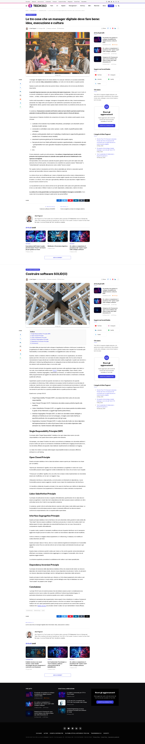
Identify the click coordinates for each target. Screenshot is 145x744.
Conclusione (34, 343)
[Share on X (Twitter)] (110, 28)
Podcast (55, 1)
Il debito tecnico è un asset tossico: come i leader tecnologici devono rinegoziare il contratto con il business (35, 664)
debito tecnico (42, 605)
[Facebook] (20, 83)
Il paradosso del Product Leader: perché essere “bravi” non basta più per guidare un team (36, 247)
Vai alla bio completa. (60, 222)
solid (43, 610)
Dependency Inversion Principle (40, 341)
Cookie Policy (104, 737)
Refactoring (37, 610)
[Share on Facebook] (108, 28)
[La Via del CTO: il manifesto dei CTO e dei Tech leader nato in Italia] (61, 702)
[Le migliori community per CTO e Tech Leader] (61, 694)
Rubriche (96, 5)
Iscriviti (111, 5)
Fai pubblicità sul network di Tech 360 (77, 733)
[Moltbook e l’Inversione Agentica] (58, 236)
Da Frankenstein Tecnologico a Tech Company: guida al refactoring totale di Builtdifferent (57, 664)
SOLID (55, 370)
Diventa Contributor (56, 733)
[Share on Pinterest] (113, 28)
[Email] (20, 95)
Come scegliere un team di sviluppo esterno (72, 209)
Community (48, 1)
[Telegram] (20, 102)
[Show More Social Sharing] (118, 28)
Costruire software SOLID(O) (47, 209)
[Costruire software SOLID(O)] (58, 304)
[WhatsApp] (20, 106)
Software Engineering (32, 269)
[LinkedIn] (20, 91)
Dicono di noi (41, 1)
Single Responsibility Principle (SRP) (40, 333)
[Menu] (26, 5)
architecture (29, 610)
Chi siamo (28, 1)
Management (73, 5)
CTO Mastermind (72, 218)
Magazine (70, 1)
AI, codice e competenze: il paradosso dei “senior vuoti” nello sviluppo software (78, 247)
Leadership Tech (31, 14)
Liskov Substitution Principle (38, 337)
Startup (82, 5)
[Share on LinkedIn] (115, 28)
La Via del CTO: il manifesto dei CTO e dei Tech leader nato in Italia (77, 701)
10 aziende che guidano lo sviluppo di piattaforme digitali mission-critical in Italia (110, 40)
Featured (28, 243)
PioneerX (46, 737)
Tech (51, 5)
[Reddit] (20, 99)
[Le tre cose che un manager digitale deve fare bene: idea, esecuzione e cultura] (58, 53)
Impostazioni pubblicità (113, 737)
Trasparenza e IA (96, 733)
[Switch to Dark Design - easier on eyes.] (116, 5)
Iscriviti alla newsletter (106, 125)
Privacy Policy (96, 737)
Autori (46, 733)
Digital (63, 5)
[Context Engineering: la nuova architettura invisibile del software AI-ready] (61, 710)
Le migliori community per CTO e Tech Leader (76, 693)
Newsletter (83, 1)
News (104, 5)
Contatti (106, 733)
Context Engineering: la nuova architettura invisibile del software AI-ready (76, 710)
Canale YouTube (62, 1)
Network (34, 1)
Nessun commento (52, 28)
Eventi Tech (77, 1)
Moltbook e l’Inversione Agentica (58, 246)
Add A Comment (57, 257)
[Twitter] (20, 87)
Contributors (29, 659)
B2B (89, 5)
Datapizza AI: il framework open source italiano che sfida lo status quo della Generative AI (110, 59)
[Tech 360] (37, 5)
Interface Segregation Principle (39, 339)
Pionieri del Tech (50, 222)
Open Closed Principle (37, 335)
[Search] (118, 5)
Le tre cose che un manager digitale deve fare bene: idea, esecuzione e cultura (47, 624)
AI (57, 5)
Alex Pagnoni (33, 28)
